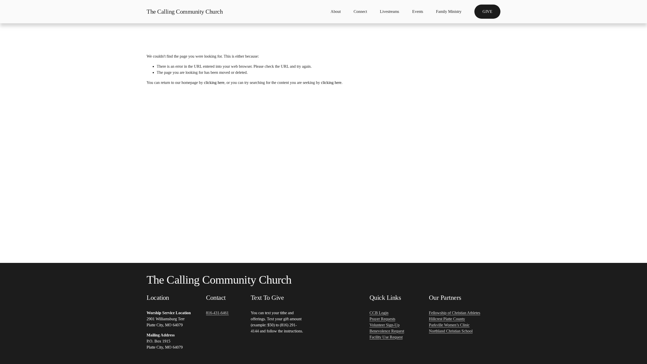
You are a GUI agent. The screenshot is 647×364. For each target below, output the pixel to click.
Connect (360, 11)
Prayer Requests (382, 319)
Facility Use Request (386, 337)
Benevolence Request (386, 331)
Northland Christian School (451, 331)
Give (487, 11)
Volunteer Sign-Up (384, 325)
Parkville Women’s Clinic (449, 325)
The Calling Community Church (185, 11)
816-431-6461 (217, 313)
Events (417, 11)
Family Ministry (448, 11)
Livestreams (389, 11)
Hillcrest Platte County (447, 319)
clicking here (214, 82)
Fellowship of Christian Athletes (454, 313)
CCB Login (378, 313)
